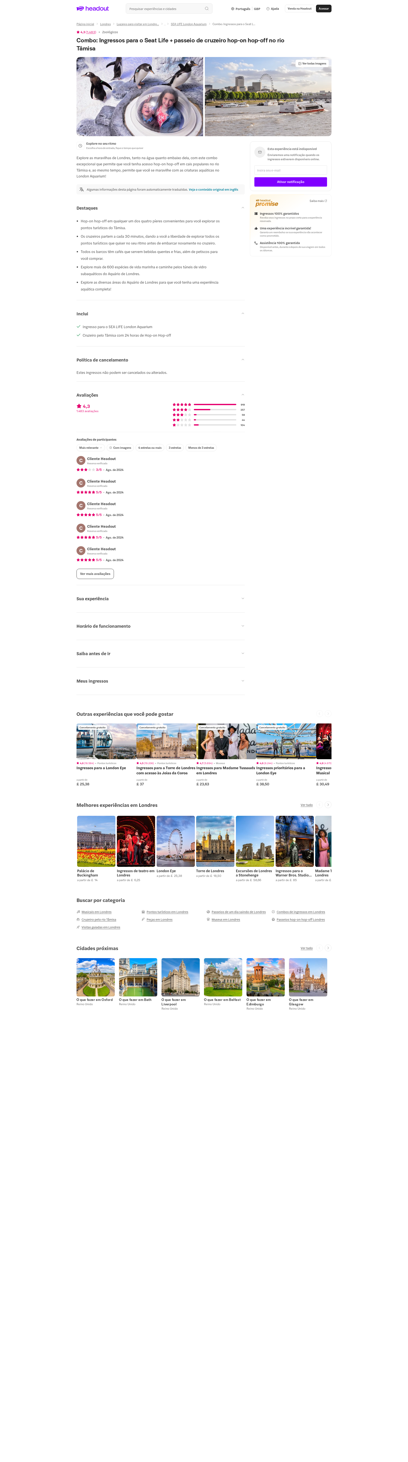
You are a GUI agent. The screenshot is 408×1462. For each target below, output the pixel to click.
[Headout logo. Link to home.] (92, 8)
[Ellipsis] (165, 25)
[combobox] (169, 8)
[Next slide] (328, 804)
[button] (139, 96)
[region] (106, 741)
